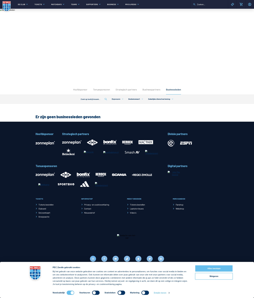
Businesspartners (151, 89)
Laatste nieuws (137, 208)
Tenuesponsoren (101, 89)
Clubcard (42, 208)
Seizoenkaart (44, 212)
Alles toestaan (214, 268)
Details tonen (160, 293)
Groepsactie (43, 216)
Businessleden (173, 89)
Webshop (180, 208)
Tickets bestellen (46, 204)
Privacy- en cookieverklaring (96, 204)
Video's (133, 212)
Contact (87, 208)
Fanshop (179, 204)
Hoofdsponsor (80, 89)
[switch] (96, 293)
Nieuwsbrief (89, 212)
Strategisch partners (126, 89)
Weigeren (214, 276)
